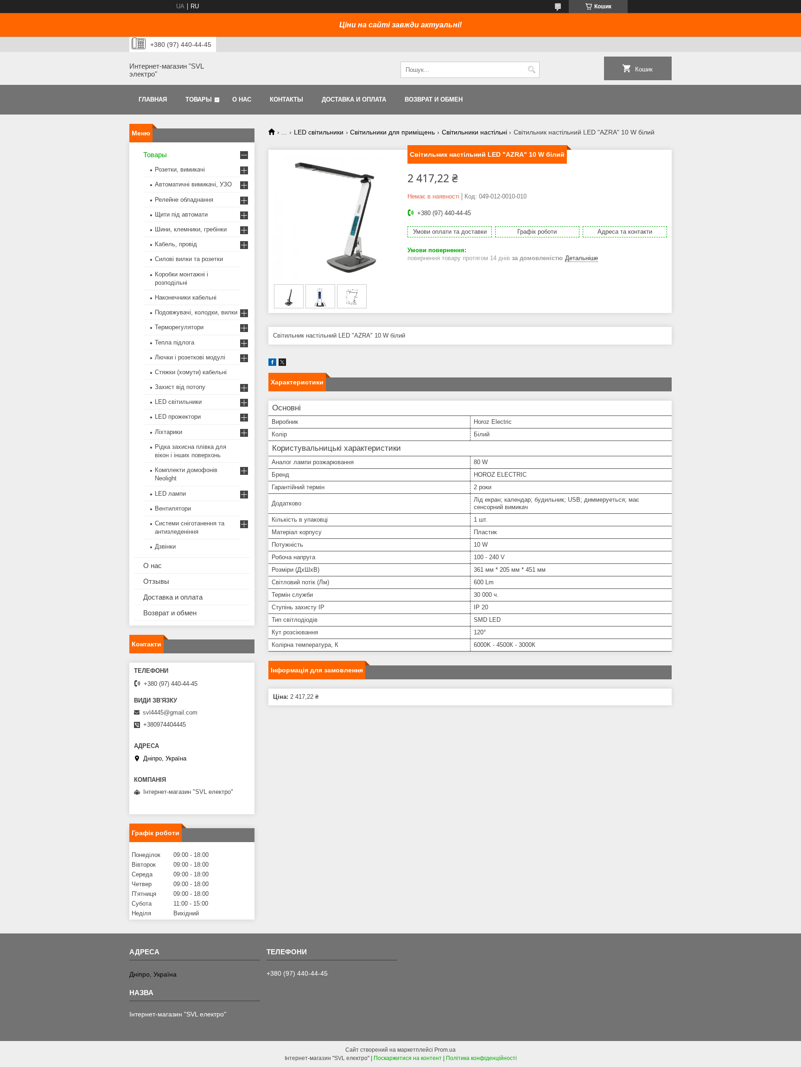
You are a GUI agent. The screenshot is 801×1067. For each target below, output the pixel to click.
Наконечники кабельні (185, 297)
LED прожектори (178, 416)
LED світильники (318, 132)
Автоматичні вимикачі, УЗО (193, 184)
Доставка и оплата (354, 99)
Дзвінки (165, 546)
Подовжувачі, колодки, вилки (196, 312)
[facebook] (272, 363)
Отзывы (156, 581)
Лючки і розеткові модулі (190, 357)
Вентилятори (173, 508)
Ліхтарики (168, 431)
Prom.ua (445, 1050)
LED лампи (170, 493)
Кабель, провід (176, 244)
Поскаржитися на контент (408, 1058)
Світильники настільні (474, 132)
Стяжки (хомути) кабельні (191, 372)
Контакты (286, 99)
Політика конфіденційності (481, 1058)
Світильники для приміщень (392, 132)
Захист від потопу (180, 386)
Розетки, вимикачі (180, 169)
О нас (241, 99)
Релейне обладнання (184, 199)
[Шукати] (531, 70)
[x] (282, 363)
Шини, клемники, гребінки (191, 229)
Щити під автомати (181, 214)
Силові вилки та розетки (189, 259)
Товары (198, 99)
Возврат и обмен (434, 99)
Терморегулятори (179, 327)
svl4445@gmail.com (170, 712)
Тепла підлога (174, 342)
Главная (153, 99)
